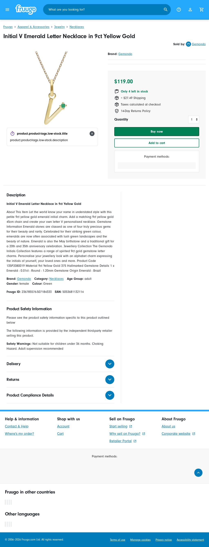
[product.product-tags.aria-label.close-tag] (92, 133)
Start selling (118, 426)
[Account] (190, 9)
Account (63, 426)
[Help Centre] (179, 9)
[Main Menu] (7, 9)
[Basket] (202, 9)
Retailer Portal (120, 441)
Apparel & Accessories (33, 27)
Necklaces (77, 27)
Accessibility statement (190, 540)
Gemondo (199, 44)
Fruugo (8, 27)
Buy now (157, 131)
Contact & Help (16, 426)
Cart (60, 434)
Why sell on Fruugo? (124, 434)
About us (168, 426)
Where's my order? (19, 434)
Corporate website (176, 434)
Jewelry (59, 27)
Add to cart (157, 143)
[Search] (166, 9)
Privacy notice (164, 540)
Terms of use (117, 540)
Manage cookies (140, 540)
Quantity (121, 119)
